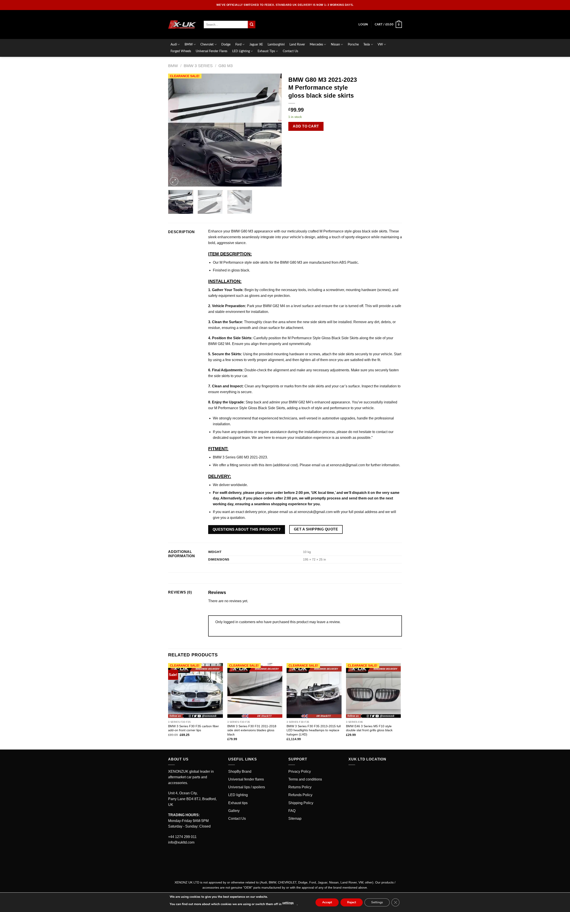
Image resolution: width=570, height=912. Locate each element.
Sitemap (294, 818)
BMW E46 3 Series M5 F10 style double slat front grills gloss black (369, 728)
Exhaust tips (238, 803)
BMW (189, 44)
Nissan (335, 44)
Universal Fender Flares (211, 51)
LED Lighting (241, 51)
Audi (174, 44)
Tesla (366, 44)
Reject (351, 902)
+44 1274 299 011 (182, 837)
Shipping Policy (300, 803)
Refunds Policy (300, 795)
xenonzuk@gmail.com (315, 512)
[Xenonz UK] (182, 24)
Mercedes (316, 44)
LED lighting (238, 795)
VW (380, 44)
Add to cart (306, 126)
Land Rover (297, 44)
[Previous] (176, 130)
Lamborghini (276, 44)
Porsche (353, 44)
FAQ (291, 811)
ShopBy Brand (239, 771)
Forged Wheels (181, 51)
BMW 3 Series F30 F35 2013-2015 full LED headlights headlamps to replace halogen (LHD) (314, 730)
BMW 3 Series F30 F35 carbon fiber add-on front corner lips (193, 728)
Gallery (234, 811)
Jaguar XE (256, 44)
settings (288, 903)
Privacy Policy (299, 771)
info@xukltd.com (181, 842)
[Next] (274, 130)
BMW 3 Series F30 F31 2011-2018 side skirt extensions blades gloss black (251, 730)
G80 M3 (225, 65)
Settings (377, 902)
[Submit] (251, 24)
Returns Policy (299, 787)
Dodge (225, 44)
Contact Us (290, 51)
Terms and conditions (305, 779)
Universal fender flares (246, 779)
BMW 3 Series (198, 65)
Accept (327, 902)
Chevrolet (207, 44)
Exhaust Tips (266, 51)
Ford (238, 44)
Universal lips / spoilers (246, 787)
